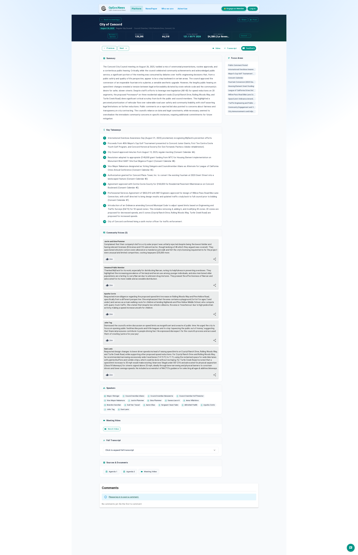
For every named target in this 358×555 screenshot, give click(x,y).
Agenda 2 (130, 472)
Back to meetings (112, 20)
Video (218, 48)
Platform (136, 8)
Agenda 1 (113, 472)
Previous (110, 48)
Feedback (250, 48)
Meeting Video (150, 472)
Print (255, 20)
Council (244, 36)
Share (244, 20)
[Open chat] (351, 548)
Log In (252, 9)
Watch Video (113, 429)
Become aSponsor (112, 36)
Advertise (182, 8)
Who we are (167, 8)
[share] (214, 259)
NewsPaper (151, 8)
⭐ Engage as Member (234, 9)
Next (122, 48)
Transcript (232, 48)
